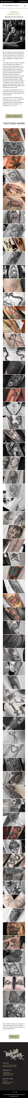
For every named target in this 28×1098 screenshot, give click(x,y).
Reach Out (14, 1036)
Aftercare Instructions (8, 1082)
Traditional (10, 99)
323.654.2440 (23, 1)
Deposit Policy (6, 1083)
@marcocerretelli (12, 105)
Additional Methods (8, 1075)
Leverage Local (14, 1096)
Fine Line (16, 99)
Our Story (5, 1081)
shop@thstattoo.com (7, 1)
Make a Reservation (14, 116)
